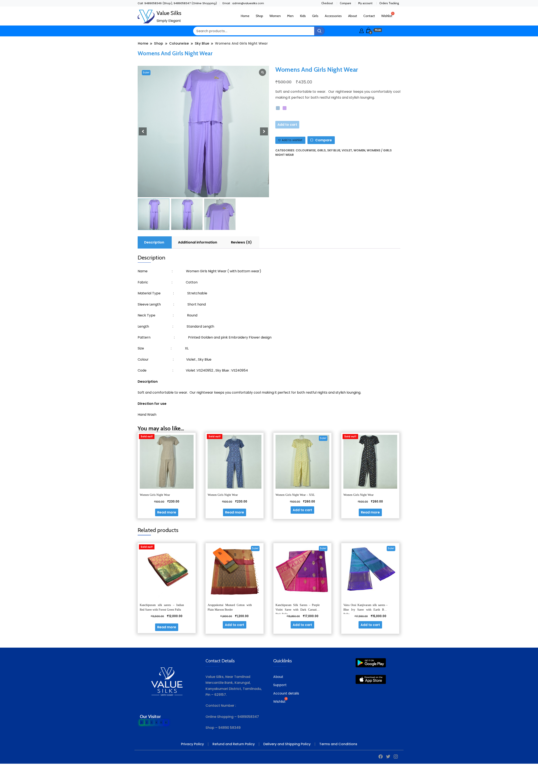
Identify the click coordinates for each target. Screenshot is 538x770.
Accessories (333, 16)
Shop (259, 16)
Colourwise (306, 150)
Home (245, 16)
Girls (315, 16)
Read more (166, 512)
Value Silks (169, 13)
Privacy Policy (192, 744)
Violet (347, 150)
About (352, 16)
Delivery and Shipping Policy (287, 744)
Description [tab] (154, 242)
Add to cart (287, 124)
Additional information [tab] (197, 242)
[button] (264, 131)
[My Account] (361, 30)
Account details (286, 693)
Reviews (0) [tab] (241, 242)
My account (365, 3)
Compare (345, 3)
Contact (369, 16)
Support (280, 685)
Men (290, 16)
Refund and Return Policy (233, 744)
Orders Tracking (389, 3)
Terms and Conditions (338, 744)
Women (275, 16)
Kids (303, 16)
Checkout (327, 3)
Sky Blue (333, 150)
